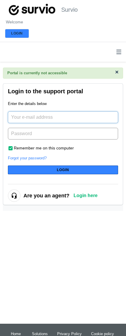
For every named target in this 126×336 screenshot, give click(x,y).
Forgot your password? (27, 158)
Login (63, 170)
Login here (86, 195)
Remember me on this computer (44, 148)
